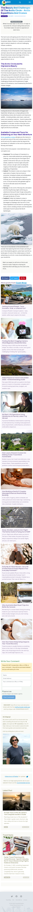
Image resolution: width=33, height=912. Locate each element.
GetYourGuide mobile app (22, 707)
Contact (25, 900)
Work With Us (19, 900)
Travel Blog (8, 900)
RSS (13, 900)
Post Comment (8, 697)
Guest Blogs (4, 16)
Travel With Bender (19, 903)
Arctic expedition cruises (8, 137)
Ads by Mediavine (17, 907)
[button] (20, 2)
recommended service (23, 783)
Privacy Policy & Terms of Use (16, 905)
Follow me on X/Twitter (11, 776)
